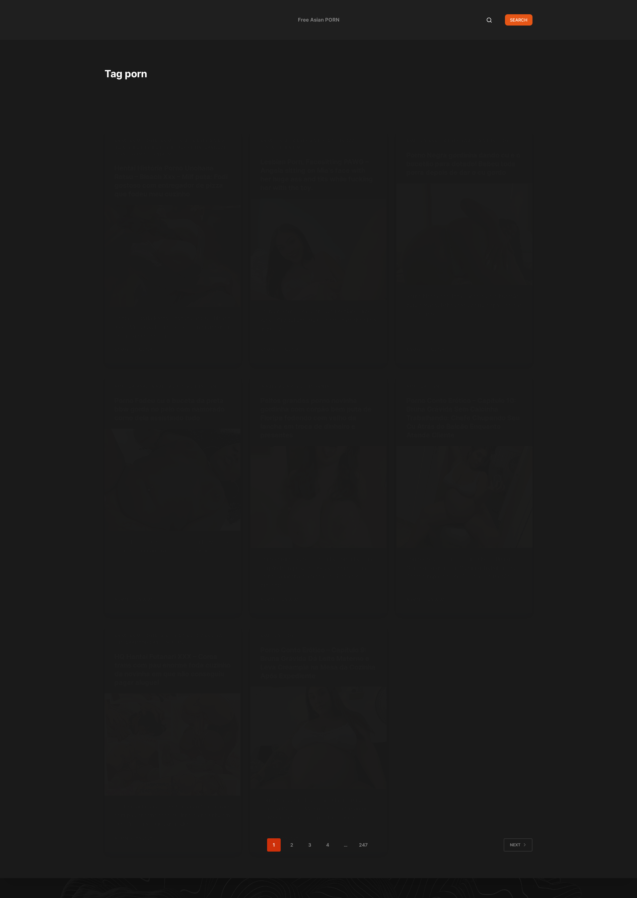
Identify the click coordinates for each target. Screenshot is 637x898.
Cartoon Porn (142, 642)
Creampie (138, 154)
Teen (503, 140)
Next (515, 844)
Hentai (158, 154)
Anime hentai (144, 140)
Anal (434, 140)
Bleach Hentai (186, 147)
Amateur (416, 140)
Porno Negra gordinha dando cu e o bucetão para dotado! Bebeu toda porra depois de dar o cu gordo (463, 163)
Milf (172, 154)
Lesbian (285, 147)
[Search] (489, 20)
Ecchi (353, 140)
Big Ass (218, 140)
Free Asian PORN (318, 20)
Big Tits (141, 147)
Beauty (199, 140)
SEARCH (519, 20)
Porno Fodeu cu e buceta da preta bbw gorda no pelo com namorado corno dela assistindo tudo (169, 409)
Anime (120, 140)
